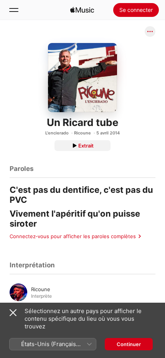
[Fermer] (13, 312)
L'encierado (57, 133)
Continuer (129, 344)
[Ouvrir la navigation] (13, 10)
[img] (82, 10)
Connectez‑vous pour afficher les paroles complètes (73, 236)
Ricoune (82, 133)
